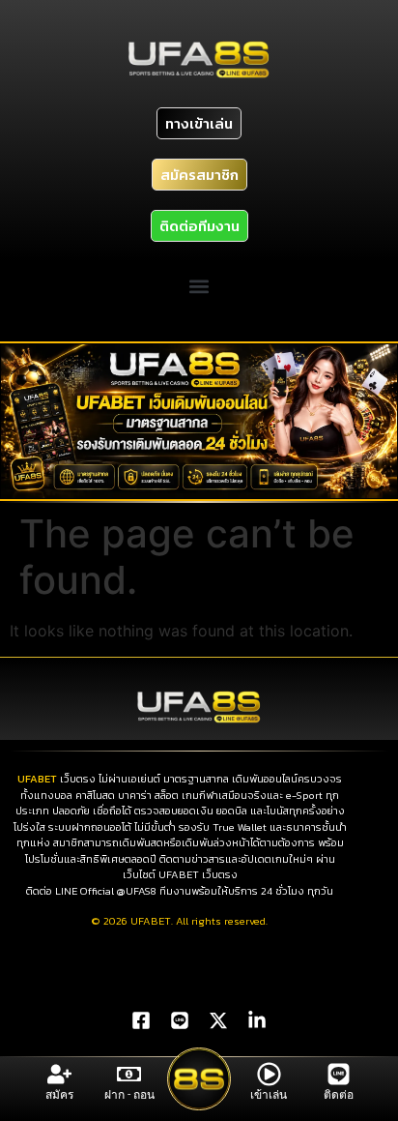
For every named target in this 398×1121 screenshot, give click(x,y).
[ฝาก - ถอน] (129, 1074)
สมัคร (59, 1095)
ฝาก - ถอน (129, 1095)
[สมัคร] (59, 1074)
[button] (199, 287)
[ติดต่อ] (339, 1074)
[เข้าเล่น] (269, 1074)
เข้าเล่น (268, 1095)
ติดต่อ (339, 1095)
